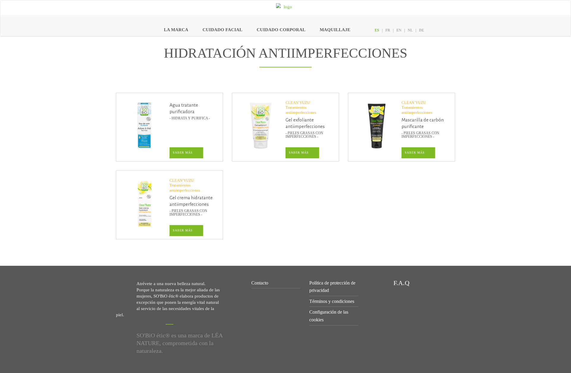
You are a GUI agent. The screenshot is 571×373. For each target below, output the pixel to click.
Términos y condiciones (331, 301)
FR (387, 30)
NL (410, 30)
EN (398, 30)
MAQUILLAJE (335, 29)
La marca (176, 29)
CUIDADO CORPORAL (281, 29)
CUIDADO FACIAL (222, 29)
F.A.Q (401, 283)
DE (421, 30)
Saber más (183, 152)
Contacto (259, 282)
